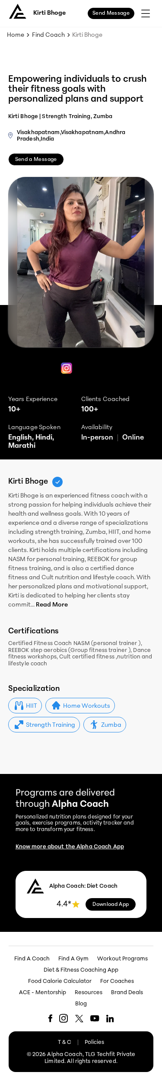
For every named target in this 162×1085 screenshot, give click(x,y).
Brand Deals (127, 992)
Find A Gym (73, 959)
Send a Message (36, 159)
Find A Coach (32, 959)
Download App (110, 904)
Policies (94, 1042)
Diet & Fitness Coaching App (81, 970)
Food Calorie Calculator (60, 981)
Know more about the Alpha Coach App (70, 847)
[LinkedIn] (110, 1018)
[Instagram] (66, 369)
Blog (81, 1004)
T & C (64, 1042)
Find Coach (48, 35)
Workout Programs (122, 959)
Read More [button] (52, 605)
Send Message (111, 13)
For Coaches (117, 981)
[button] (25, 705)
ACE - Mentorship (42, 992)
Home (15, 35)
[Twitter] (79, 1018)
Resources (88, 992)
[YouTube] (94, 1018)
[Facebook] (50, 1018)
